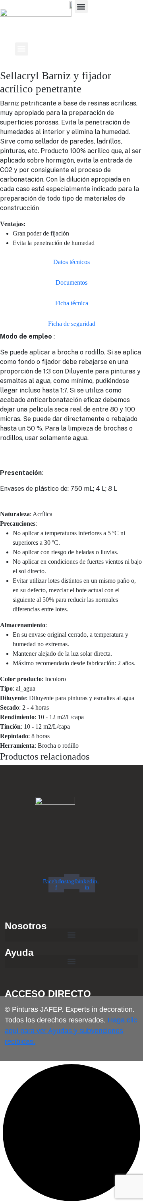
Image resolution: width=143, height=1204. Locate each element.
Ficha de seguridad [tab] (71, 323)
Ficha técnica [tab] (71, 303)
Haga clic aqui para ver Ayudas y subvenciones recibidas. (71, 1030)
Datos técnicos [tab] (71, 261)
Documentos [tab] (71, 282)
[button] (81, 6)
